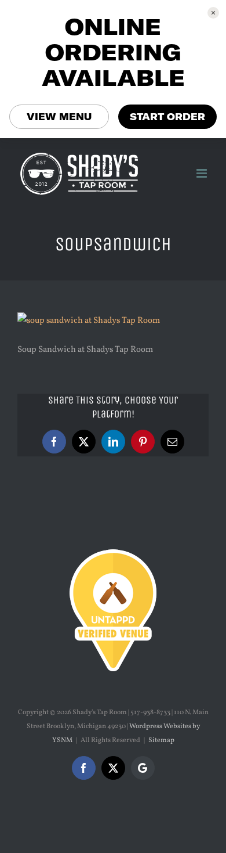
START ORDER (167, 117)
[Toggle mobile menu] (202, 173)
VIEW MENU (59, 117)
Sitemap (161, 740)
